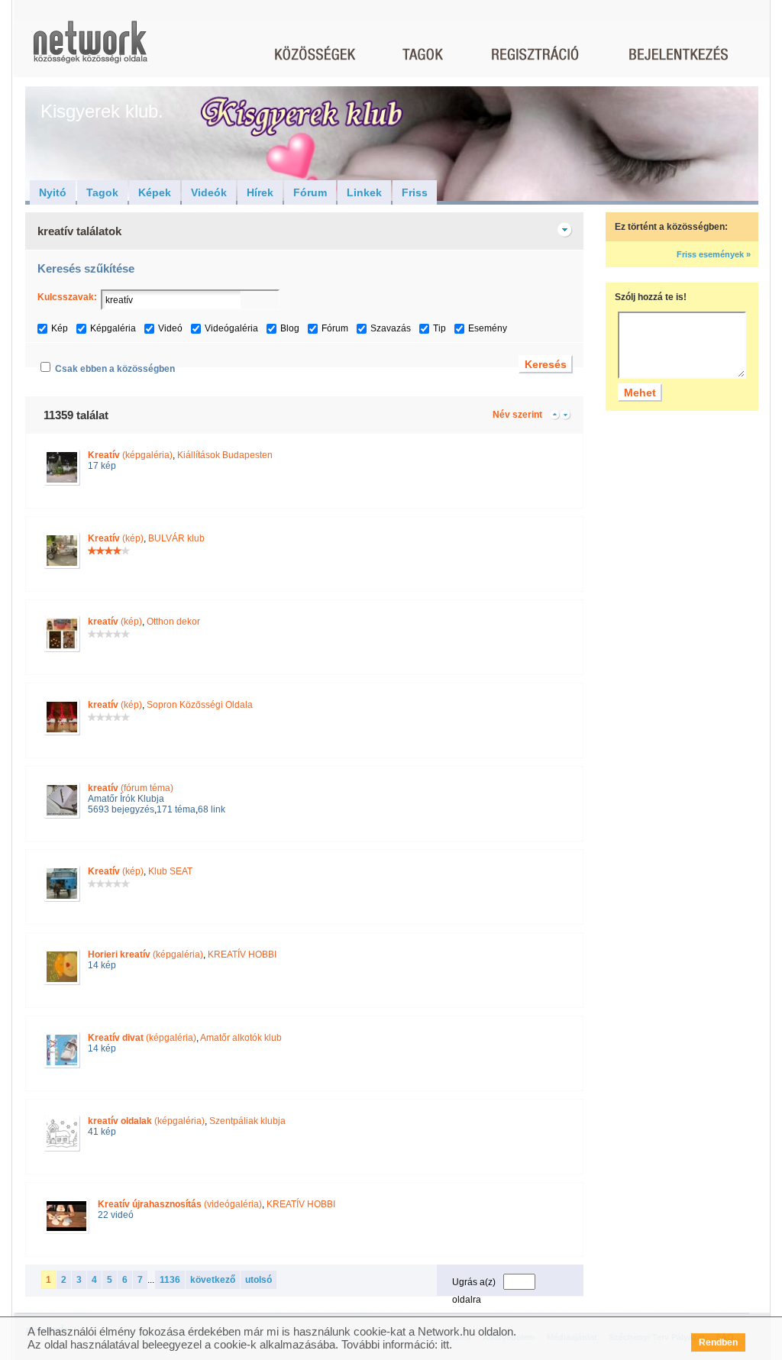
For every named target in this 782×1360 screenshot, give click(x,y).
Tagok (102, 192)
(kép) (116, 538)
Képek (154, 192)
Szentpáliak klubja (247, 1121)
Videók (209, 192)
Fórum (310, 192)
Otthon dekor (173, 621)
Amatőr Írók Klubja (126, 798)
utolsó (258, 1279)
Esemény (487, 328)
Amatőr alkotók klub (241, 1037)
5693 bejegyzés (121, 809)
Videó (170, 328)
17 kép (102, 465)
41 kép (102, 1131)
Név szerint (517, 414)
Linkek (364, 192)
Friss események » (714, 254)
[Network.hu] (90, 49)
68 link (211, 809)
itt (445, 1344)
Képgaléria (113, 328)
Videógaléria (231, 328)
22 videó (116, 1215)
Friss (415, 192)
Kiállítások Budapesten (225, 455)
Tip (439, 328)
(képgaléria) (130, 455)
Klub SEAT (170, 871)
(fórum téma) (130, 788)
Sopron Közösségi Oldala (200, 704)
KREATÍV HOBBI (242, 954)
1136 (170, 1279)
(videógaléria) (180, 1204)
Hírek (260, 192)
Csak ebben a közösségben (115, 368)
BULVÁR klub (176, 538)
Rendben (718, 1342)
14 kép (102, 965)
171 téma (176, 809)
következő (212, 1279)
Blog (289, 328)
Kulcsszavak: (67, 297)
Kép (59, 328)
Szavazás (390, 328)
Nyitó (52, 192)
